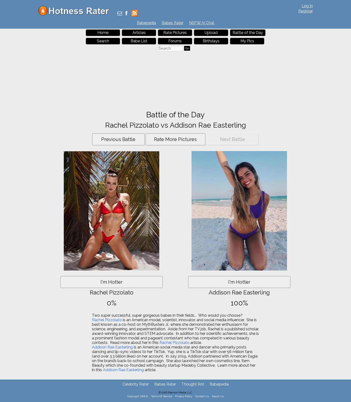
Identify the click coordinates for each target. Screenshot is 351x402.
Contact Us (202, 396)
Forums (175, 41)
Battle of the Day (248, 32)
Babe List (139, 41)
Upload (211, 32)
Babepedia (146, 23)
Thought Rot (192, 384)
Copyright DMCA (137, 396)
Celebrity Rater (135, 384)
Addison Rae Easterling (112, 347)
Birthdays (211, 41)
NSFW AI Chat (201, 23)
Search (103, 41)
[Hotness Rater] (75, 14)
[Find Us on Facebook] (126, 13)
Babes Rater (172, 23)
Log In (307, 6)
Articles (139, 32)
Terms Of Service (161, 396)
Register (305, 11)
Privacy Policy (183, 396)
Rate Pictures (175, 32)
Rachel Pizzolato (107, 320)
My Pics (247, 41)
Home (102, 32)
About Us (218, 396)
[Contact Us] (119, 13)
